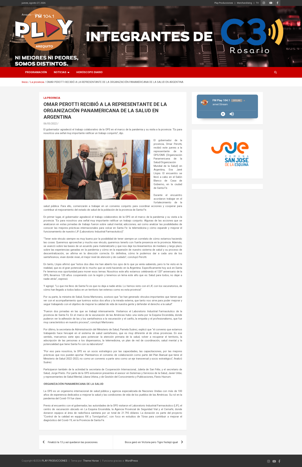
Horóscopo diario (89, 72)
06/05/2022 (50, 123)
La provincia (52, 98)
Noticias (60, 72)
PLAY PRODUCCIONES (54, 460)
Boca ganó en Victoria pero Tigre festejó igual (151, 442)
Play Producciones (223, 3)
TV (257, 3)
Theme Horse (91, 460)
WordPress (131, 460)
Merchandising (244, 3)
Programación (36, 72)
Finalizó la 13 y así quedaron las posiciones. (73, 442)
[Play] (223, 114)
